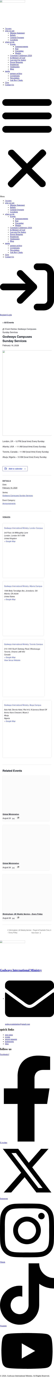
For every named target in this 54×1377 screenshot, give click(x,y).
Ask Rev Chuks (16, 80)
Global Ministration (11, 814)
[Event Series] (18, 818)
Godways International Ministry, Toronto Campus (23, 644)
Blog (12, 69)
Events (12, 44)
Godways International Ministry (21, 970)
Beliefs (13, 35)
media (7, 71)
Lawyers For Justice (18, 60)
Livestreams (15, 76)
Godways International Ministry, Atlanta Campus (23, 586)
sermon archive (16, 73)
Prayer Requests (16, 62)
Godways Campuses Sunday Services (18, 495)
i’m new (8, 28)
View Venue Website (12, 660)
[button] (27, 143)
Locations (14, 40)
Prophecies (14, 64)
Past (16, 49)
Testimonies (14, 67)
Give (7, 82)
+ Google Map (9, 541)
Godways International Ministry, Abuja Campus (22, 705)
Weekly (18, 53)
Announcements (21, 46)
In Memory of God (17, 58)
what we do (9, 42)
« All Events (8, 322)
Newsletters (14, 78)
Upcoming (19, 51)
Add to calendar (15, 468)
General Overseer (17, 37)
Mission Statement (17, 33)
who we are (9, 31)
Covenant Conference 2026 (21, 55)
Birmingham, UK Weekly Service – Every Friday (23, 914)
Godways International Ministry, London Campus (23, 528)
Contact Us (9, 85)
